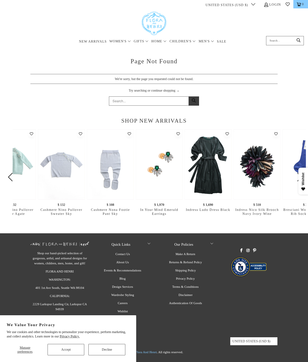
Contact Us (122, 254)
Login (275, 4)
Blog (122, 278)
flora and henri (146, 352)
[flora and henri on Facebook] (241, 250)
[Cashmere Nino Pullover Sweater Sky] (61, 164)
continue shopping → (165, 90)
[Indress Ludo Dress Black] (208, 164)
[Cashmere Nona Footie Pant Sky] (110, 164)
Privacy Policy (185, 278)
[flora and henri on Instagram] (248, 250)
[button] (120, 41)
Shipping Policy (185, 270)
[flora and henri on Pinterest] (254, 250)
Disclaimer (186, 295)
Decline (107, 349)
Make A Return (185, 254)
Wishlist (123, 311)
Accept (66, 349)
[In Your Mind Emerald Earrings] (159, 164)
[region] (155, 177)
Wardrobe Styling (122, 295)
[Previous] (11, 177)
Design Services (122, 286)
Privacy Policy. (70, 336)
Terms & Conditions (185, 286)
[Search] (298, 40)
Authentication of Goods (185, 303)
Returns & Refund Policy (185, 262)
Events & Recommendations (122, 270)
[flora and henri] (154, 23)
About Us (122, 262)
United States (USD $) (227, 5)
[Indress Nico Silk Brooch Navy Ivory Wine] (257, 164)
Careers (123, 303)
